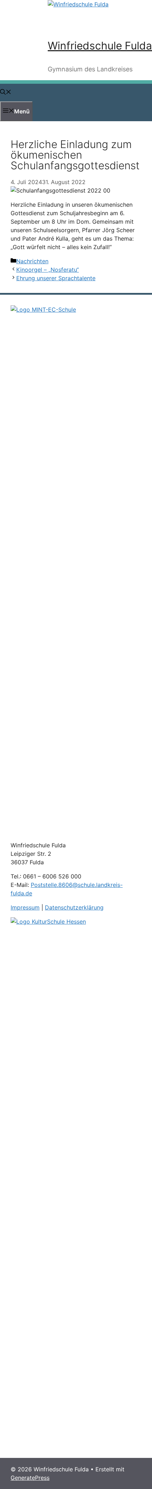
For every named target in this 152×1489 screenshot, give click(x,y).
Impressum (25, 907)
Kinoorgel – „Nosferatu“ (47, 269)
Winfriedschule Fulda (100, 45)
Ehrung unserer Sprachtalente (55, 278)
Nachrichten (32, 261)
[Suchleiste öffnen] (5, 92)
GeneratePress (30, 1477)
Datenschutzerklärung (74, 907)
